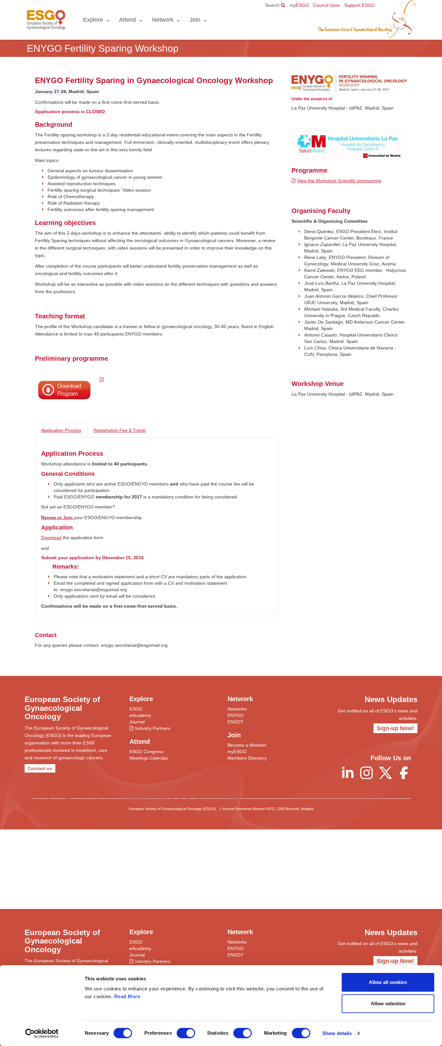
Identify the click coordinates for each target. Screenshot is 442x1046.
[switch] (186, 1033)
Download (51, 537)
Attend (127, 19)
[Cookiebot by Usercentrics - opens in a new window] (42, 1033)
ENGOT (235, 721)
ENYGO (235, 715)
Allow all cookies (388, 982)
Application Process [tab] (61, 430)
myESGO (237, 751)
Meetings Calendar (148, 758)
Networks (237, 708)
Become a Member (247, 745)
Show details (337, 1033)
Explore (93, 19)
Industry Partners (152, 728)
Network (162, 19)
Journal (137, 721)
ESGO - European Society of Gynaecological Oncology (46, 19)
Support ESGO (359, 5)
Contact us (40, 768)
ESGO (299, 5)
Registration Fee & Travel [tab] (120, 430)
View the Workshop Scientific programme (339, 180)
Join (195, 19)
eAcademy (140, 715)
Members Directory (247, 758)
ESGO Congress (146, 751)
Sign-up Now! (395, 728)
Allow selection (388, 1003)
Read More (127, 996)
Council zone (326, 5)
